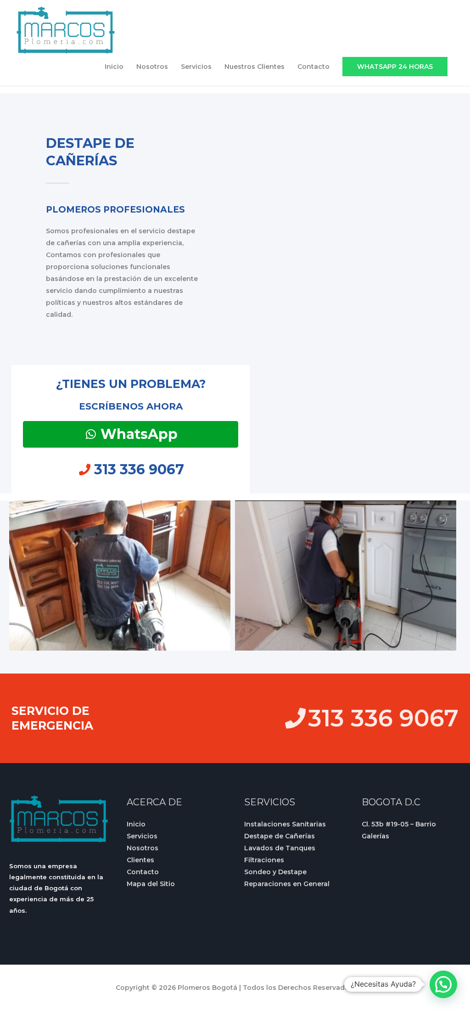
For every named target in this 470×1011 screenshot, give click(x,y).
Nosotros (152, 66)
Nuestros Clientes (254, 66)
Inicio (114, 66)
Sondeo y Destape (275, 872)
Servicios (196, 66)
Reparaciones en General (287, 884)
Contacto (313, 66)
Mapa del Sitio (151, 884)
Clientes (140, 860)
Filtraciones (264, 860)
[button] (395, 66)
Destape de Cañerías (279, 836)
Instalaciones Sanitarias (285, 824)
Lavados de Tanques (279, 848)
